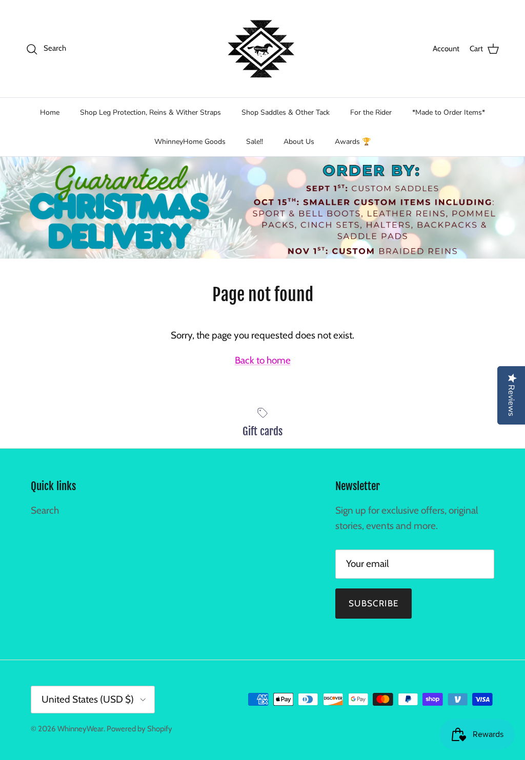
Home (49, 112)
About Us (299, 141)
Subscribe (373, 603)
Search (45, 510)
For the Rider (371, 112)
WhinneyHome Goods (190, 141)
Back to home (263, 360)
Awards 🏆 (353, 141)
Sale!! (254, 141)
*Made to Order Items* (448, 112)
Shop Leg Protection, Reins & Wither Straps (150, 112)
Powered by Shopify (139, 728)
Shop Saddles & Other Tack (285, 112)
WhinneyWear (80, 728)
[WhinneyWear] (262, 48)
